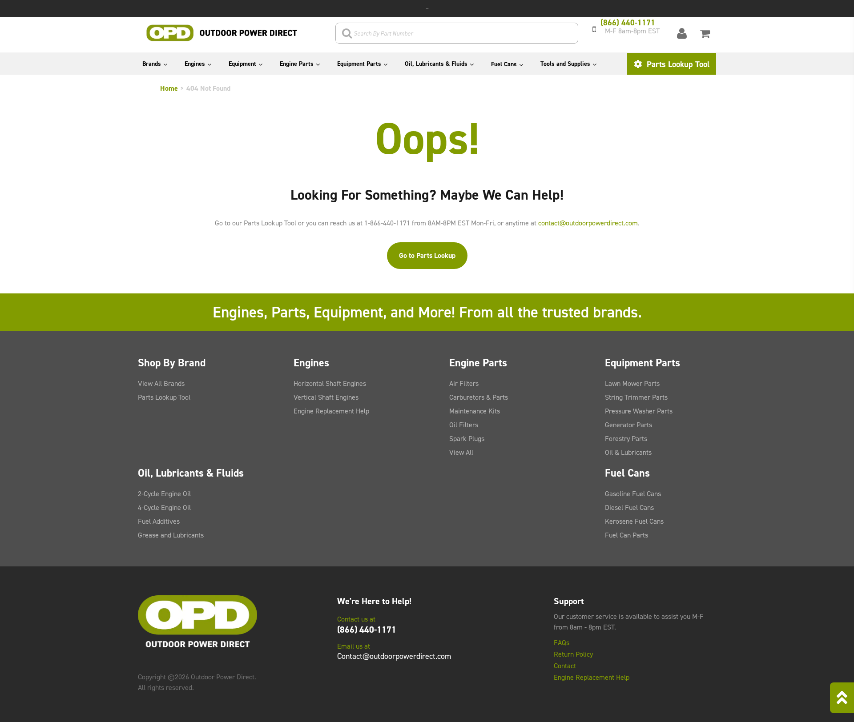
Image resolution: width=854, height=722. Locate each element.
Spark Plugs (466, 438)
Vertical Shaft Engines (326, 397)
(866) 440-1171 (366, 629)
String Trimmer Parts (636, 397)
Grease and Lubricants (171, 535)
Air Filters (464, 383)
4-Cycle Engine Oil (164, 507)
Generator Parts (628, 424)
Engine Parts (297, 64)
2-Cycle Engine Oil (164, 493)
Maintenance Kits (474, 411)
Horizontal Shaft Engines (330, 383)
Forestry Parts (626, 438)
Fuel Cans (504, 64)
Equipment (242, 64)
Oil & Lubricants (628, 452)
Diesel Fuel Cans (629, 507)
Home (169, 88)
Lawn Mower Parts (632, 383)
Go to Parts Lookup (427, 255)
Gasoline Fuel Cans (633, 493)
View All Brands (161, 383)
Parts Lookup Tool (677, 64)
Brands (151, 64)
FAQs (561, 642)
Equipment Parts (359, 64)
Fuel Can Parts (626, 535)
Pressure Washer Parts (639, 411)
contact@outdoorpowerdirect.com (588, 223)
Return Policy (573, 654)
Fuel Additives (159, 521)
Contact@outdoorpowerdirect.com (394, 656)
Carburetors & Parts (478, 397)
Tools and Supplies (565, 64)
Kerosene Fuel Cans (634, 521)
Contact (565, 666)
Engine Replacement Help (331, 411)
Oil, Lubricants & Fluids (436, 64)
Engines (195, 64)
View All (461, 452)
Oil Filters (463, 424)
